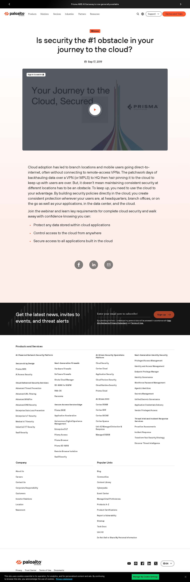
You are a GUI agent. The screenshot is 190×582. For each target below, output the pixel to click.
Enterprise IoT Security (26, 416)
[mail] (108, 264)
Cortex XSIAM (102, 405)
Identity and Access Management (149, 366)
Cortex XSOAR (102, 416)
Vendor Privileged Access (146, 410)
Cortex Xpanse (102, 421)
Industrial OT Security (25, 427)
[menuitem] (15, 14)
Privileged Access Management (149, 361)
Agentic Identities (143, 388)
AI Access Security (24, 374)
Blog (99, 471)
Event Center (103, 493)
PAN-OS (58, 391)
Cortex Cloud (102, 369)
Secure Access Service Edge (68, 405)
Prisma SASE (60, 410)
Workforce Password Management (150, 383)
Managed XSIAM (103, 435)
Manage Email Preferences (109, 499)
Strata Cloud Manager (64, 380)
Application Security (105, 374)
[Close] (185, 577)
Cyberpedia (102, 488)
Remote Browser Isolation (66, 451)
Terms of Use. (137, 323)
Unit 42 (100, 532)
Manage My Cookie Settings (145, 577)
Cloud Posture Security (106, 380)
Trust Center (30, 570)
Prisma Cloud (101, 391)
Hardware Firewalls (63, 369)
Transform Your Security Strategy (150, 438)
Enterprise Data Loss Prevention (30, 410)
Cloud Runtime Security (106, 385)
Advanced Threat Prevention (28, 388)
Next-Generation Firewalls (67, 363)
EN (142, 14)
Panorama (59, 396)
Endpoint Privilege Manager (147, 372)
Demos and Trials (174, 14)
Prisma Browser (61, 440)
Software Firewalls (63, 374)
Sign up (161, 314)
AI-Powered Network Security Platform (34, 355)
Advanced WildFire (24, 399)
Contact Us (21, 482)
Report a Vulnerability (106, 515)
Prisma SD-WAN (62, 446)
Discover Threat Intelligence (147, 443)
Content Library (104, 482)
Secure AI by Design (25, 363)
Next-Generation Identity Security (151, 355)
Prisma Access (61, 435)
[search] (138, 14)
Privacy (19, 570)
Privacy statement (64, 579)
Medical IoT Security (25, 421)
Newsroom (20, 510)
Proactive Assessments (145, 427)
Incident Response (143, 432)
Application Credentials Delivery (149, 405)
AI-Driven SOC (102, 399)
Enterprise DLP (61, 429)
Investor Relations (24, 499)
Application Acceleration (66, 416)
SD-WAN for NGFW (63, 385)
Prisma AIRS (21, 369)
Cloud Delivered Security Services (32, 383)
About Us (20, 471)
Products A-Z (103, 504)
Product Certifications (107, 510)
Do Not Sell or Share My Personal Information (117, 538)
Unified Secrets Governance (147, 399)
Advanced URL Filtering (26, 394)
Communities (103, 477)
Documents (59, 570)
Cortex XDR (101, 410)
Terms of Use (45, 570)
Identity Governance (144, 377)
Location (20, 504)
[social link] (129, 563)
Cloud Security (102, 363)
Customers (21, 493)
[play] (95, 109)
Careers (19, 477)
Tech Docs (101, 527)
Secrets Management (144, 394)
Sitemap (100, 521)
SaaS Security (22, 432)
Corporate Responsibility (27, 488)
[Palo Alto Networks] (14, 14)
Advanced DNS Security (26, 405)
